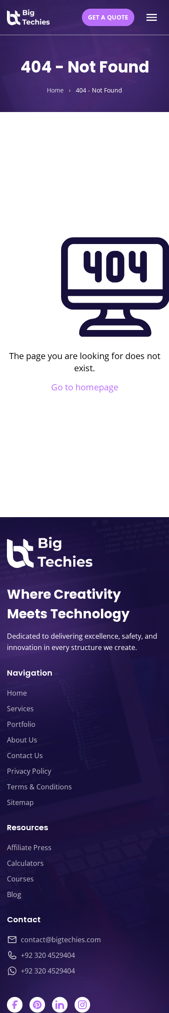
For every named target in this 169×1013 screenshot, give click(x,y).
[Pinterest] (37, 1005)
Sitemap (20, 802)
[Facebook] (15, 1005)
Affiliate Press (29, 847)
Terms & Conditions (39, 787)
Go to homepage (84, 387)
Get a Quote (108, 17)
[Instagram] (82, 1005)
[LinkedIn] (60, 1005)
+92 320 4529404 (48, 955)
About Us (22, 740)
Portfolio (21, 724)
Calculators (25, 863)
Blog (14, 894)
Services (20, 708)
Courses (20, 879)
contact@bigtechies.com (61, 939)
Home (55, 90)
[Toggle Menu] (151, 17)
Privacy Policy (29, 771)
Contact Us (25, 755)
